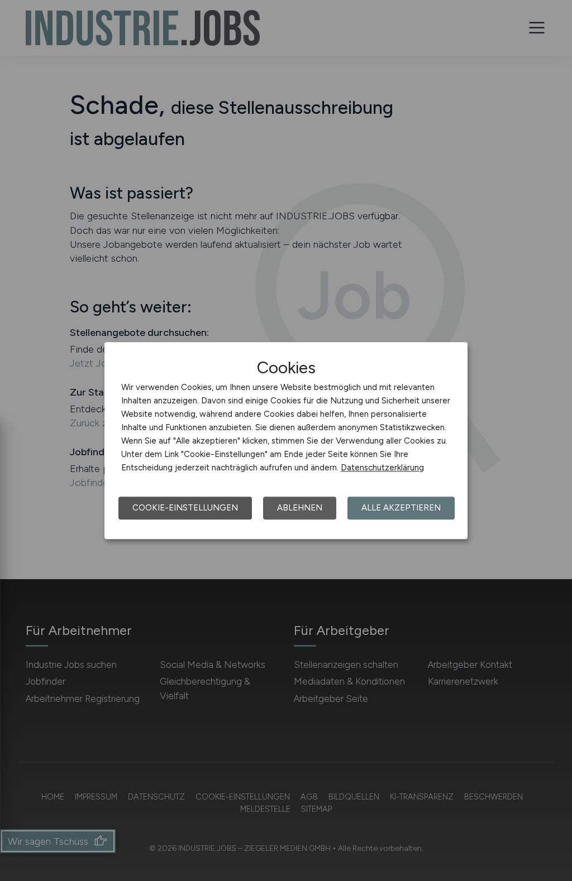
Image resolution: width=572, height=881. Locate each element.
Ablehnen (299, 508)
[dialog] (286, 441)
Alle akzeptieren (401, 508)
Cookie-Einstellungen (185, 508)
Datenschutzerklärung (382, 468)
